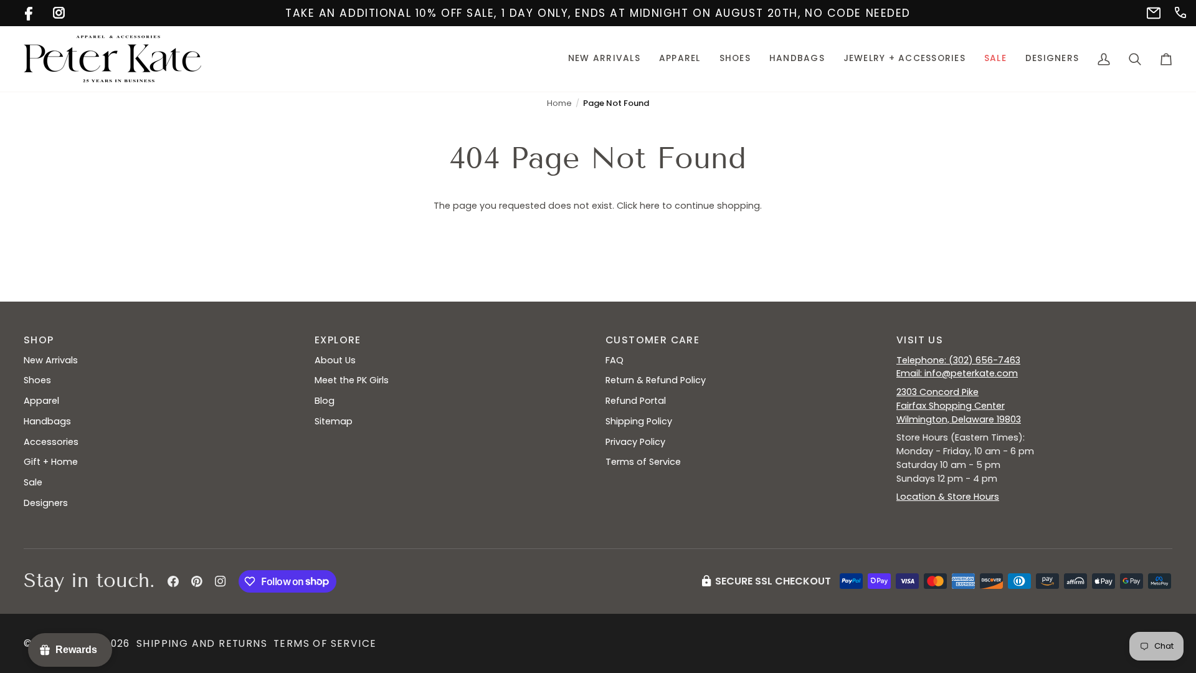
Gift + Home (51, 462)
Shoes (37, 380)
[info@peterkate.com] (1151, 11)
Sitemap (334, 421)
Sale (33, 482)
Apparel (41, 400)
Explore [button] (338, 339)
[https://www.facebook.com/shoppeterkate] (29, 11)
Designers (46, 503)
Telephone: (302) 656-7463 (958, 360)
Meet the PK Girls (352, 380)
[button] (680, 59)
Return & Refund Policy (655, 380)
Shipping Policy (638, 421)
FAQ (614, 360)
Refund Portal (635, 400)
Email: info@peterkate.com (957, 373)
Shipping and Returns (201, 643)
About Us (335, 360)
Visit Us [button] (919, 339)
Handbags (47, 421)
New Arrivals (51, 360)
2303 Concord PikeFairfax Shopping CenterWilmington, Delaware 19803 (958, 406)
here (650, 205)
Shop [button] (39, 339)
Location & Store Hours (947, 496)
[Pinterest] (196, 581)
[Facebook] (173, 581)
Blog (325, 400)
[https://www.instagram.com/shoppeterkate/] (57, 11)
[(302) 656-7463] (1179, 11)
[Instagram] (220, 581)
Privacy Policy (635, 442)
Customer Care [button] (652, 339)
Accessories (51, 442)
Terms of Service (643, 462)
